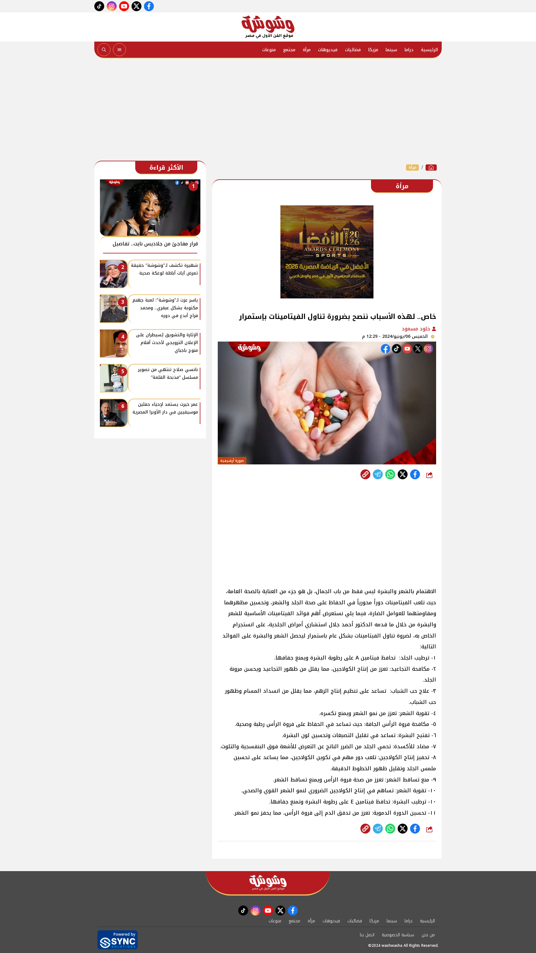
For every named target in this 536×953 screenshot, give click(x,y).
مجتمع (289, 50)
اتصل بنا (367, 935)
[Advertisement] (268, 111)
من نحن (428, 935)
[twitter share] (403, 474)
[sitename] (268, 883)
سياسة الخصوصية (398, 935)
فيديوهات (327, 50)
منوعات (269, 50)
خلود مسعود (417, 328)
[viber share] (378, 474)
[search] (103, 49)
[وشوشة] (268, 27)
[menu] (119, 49)
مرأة (306, 50)
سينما (391, 50)
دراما (408, 50)
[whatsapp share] (390, 474)
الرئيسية (429, 50)
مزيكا (373, 50)
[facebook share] (415, 474)
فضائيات (353, 50)
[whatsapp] (365, 474)
